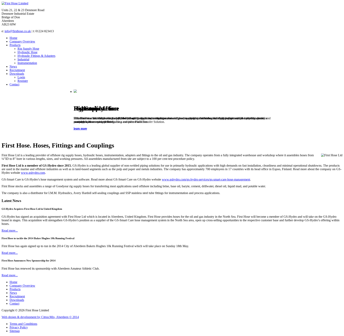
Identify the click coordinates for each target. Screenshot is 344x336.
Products (15, 45)
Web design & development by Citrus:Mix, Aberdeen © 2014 (40, 317)
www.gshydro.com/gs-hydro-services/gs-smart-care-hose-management (206, 179)
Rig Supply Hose (28, 48)
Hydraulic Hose (27, 52)
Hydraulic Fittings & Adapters (36, 55)
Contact (14, 84)
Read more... (10, 230)
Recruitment (17, 70)
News (13, 66)
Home (13, 38)
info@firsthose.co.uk (18, 31)
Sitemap (15, 331)
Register (23, 81)
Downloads (17, 73)
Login (21, 77)
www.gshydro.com (33, 172)
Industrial (23, 59)
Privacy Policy (19, 327)
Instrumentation (27, 63)
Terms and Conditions (23, 323)
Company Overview (22, 41)
